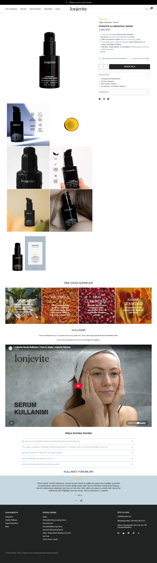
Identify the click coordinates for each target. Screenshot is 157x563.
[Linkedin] (140, 533)
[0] (150, 9)
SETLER (23, 9)
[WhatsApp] (108, 99)
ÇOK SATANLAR (11, 9)
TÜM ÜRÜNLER (35, 9)
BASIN (57, 9)
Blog (7, 526)
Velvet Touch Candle (50, 539)
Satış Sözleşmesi (11, 523)
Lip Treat (46, 536)
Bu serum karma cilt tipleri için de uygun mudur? (42, 453)
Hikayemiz (9, 517)
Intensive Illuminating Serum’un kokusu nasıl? (41, 464)
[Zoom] (88, 22)
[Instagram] (119, 533)
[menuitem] (12, 9)
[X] (100, 99)
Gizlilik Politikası (11, 520)
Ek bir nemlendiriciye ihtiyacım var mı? (38, 458)
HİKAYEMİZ (48, 9)
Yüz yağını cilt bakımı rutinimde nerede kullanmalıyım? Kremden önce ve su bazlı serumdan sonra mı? (65, 447)
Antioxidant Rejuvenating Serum (54, 520)
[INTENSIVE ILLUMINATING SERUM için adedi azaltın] (100, 66)
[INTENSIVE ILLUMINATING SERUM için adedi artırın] (106, 66)
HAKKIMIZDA (11, 512)
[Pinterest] (104, 99)
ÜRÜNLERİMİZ (50, 512)
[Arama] (146, 9)
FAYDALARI (104, 75)
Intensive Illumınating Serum (53, 530)
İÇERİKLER (104, 92)
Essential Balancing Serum (52, 526)
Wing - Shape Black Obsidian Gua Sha (57, 533)
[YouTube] (125, 533)
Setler (45, 517)
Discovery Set (48, 523)
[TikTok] (135, 533)
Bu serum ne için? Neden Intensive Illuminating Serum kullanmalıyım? (51, 441)
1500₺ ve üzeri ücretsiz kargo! (80, 2)
